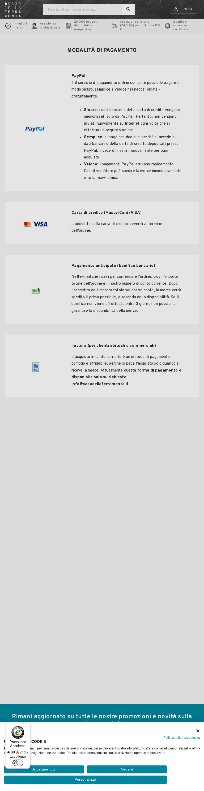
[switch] (17, 763)
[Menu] (27, 726)
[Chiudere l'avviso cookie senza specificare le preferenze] (198, 731)
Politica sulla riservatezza (181, 738)
